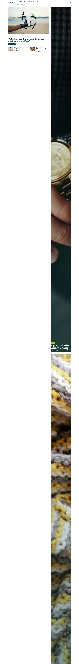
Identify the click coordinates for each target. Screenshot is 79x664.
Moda (34, 1)
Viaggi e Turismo (20, 4)
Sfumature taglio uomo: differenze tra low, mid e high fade (42, 49)
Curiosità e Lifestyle (28, 1)
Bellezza (21, 1)
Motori (37, 1)
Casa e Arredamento (44, 1)
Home (18, 1)
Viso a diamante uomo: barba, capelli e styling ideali (20, 48)
